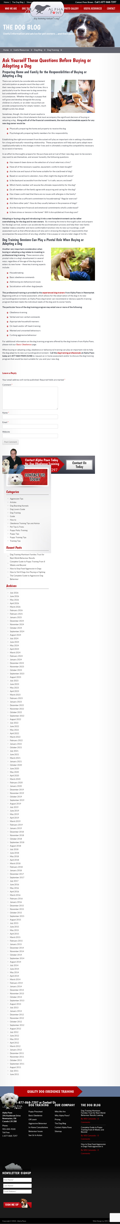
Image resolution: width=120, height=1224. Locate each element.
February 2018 (16, 867)
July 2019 (14, 807)
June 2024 (14, 642)
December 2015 (17, 906)
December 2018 (17, 832)
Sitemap (58, 1131)
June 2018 (14, 853)
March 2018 (15, 864)
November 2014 (17, 951)
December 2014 (17, 948)
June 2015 (14, 927)
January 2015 (16, 944)
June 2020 (14, 769)
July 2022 (14, 723)
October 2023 (16, 670)
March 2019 (15, 821)
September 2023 (17, 674)
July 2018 (14, 849)
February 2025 (16, 614)
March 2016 (15, 895)
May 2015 (14, 930)
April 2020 (14, 776)
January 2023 (16, 702)
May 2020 (14, 772)
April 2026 (14, 603)
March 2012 (15, 1046)
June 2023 (14, 684)
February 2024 (16, 656)
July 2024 (14, 639)
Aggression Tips (16, 499)
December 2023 (17, 663)
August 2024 (15, 635)
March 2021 (15, 758)
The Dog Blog (17, 2)
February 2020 (16, 783)
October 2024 (16, 628)
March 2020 (15, 779)
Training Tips (15, 541)
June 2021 (14, 755)
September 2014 (17, 958)
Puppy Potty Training (19, 530)
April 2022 (14, 733)
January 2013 (16, 1011)
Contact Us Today (27, 477)
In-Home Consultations (38, 1127)
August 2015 (15, 920)
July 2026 (14, 593)
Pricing (57, 1120)
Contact (111, 8)
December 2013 (17, 990)
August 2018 (15, 846)
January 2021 (16, 762)
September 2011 (17, 1064)
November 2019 (17, 793)
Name (5, 413)
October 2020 (16, 765)
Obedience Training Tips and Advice (25, 523)
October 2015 (16, 913)
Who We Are (11, 8)
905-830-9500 (9, 1129)
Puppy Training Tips (18, 537)
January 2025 (16, 617)
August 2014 (15, 962)
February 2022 (16, 740)
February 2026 (16, 610)
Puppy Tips (14, 534)
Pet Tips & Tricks (17, 527)
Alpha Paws (44, 12)
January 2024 (16, 660)
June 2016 (14, 885)
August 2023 (15, 677)
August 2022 (15, 719)
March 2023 (15, 695)
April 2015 (14, 934)
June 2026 (14, 596)
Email (5, 422)
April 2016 (14, 892)
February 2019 (16, 825)
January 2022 (16, 744)
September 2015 (17, 916)
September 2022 (17, 716)
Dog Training (53, 50)
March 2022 (15, 737)
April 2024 (14, 649)
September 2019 (17, 800)
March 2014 (15, 980)
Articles (13, 502)
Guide (12, 516)
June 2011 (14, 1074)
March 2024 (15, 653)
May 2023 (14, 688)
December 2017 (17, 874)
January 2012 (16, 1050)
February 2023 (16, 698)
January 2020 (16, 786)
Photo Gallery (71, 8)
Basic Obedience (23, 345)
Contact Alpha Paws (63, 1127)
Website (6, 432)
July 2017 (14, 881)
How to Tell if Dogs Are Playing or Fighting (27, 572)
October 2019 (16, 797)
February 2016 (16, 899)
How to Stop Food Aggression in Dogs (25, 569)
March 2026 (15, 607)
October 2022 (16, 712)
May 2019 (14, 814)
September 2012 (17, 1025)
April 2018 (14, 860)
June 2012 (14, 1036)
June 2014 (14, 969)
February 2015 (16, 941)
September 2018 (17, 842)
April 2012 (14, 1043)
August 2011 (15, 1067)
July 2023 (14, 681)
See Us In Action (35, 1135)
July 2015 (14, 923)
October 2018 (16, 839)
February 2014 (16, 983)
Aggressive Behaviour (38, 1124)
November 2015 (17, 909)
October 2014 (16, 955)
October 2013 (16, 997)
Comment (7, 385)
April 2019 (14, 818)
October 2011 (16, 1060)
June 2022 (14, 726)
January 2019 (16, 828)
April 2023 (14, 691)
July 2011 (14, 1071)
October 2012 (16, 1022)
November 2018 (17, 835)
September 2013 (17, 1001)
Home (6, 2)
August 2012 (15, 1029)
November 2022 (17, 709)
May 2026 (14, 600)
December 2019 (17, 790)
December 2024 (17, 621)
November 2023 (17, 667)
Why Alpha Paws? (62, 1116)
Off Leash (33, 1120)
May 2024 (14, 646)
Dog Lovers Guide (17, 509)
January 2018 (16, 871)
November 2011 (17, 1057)
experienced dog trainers (53, 293)
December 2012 (17, 1015)
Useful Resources (93, 8)
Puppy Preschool (35, 1112)
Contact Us (49, 1102)
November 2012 (17, 1018)
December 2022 (17, 705)
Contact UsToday (79, 464)
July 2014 (14, 965)
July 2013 (14, 1008)
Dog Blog (38, 50)
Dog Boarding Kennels (19, 506)
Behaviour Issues (36, 1131)
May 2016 (14, 888)
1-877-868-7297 (107, 2)
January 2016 (16, 902)
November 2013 (17, 994)
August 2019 (15, 804)
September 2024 (17, 632)
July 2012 (14, 1032)
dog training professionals (69, 353)
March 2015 (15, 937)
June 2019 (14, 811)
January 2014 (16, 987)
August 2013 (15, 1004)
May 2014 (14, 972)
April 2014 (14, 976)
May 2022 (14, 730)
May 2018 (14, 856)
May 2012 (14, 1039)
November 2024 (17, 624)
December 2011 (17, 1053)
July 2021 (14, 751)
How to (13, 520)
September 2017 (17, 878)
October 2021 (16, 748)
